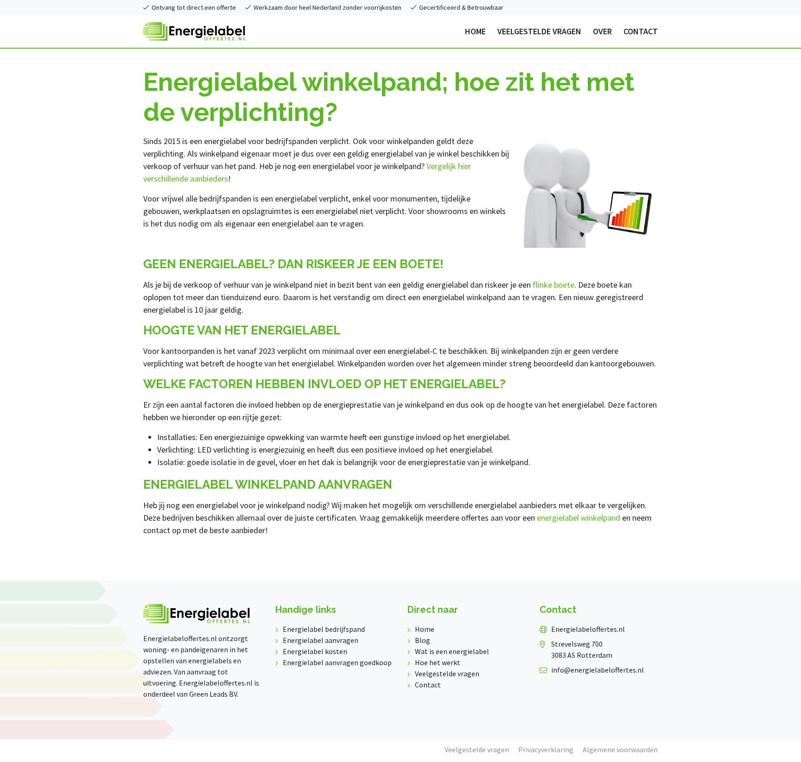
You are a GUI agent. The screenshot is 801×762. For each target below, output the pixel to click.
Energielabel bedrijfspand (324, 629)
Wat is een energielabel (452, 651)
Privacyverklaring (545, 749)
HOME (475, 31)
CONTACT (640, 31)
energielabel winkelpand (578, 517)
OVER (602, 31)
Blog (422, 640)
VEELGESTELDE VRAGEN (539, 31)
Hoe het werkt (437, 662)
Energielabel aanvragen (320, 640)
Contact (428, 684)
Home (424, 629)
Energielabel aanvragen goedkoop (337, 662)
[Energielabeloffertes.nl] (194, 30)
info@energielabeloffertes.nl (597, 669)
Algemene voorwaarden (620, 749)
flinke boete (553, 284)
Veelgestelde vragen (447, 673)
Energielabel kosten (315, 651)
